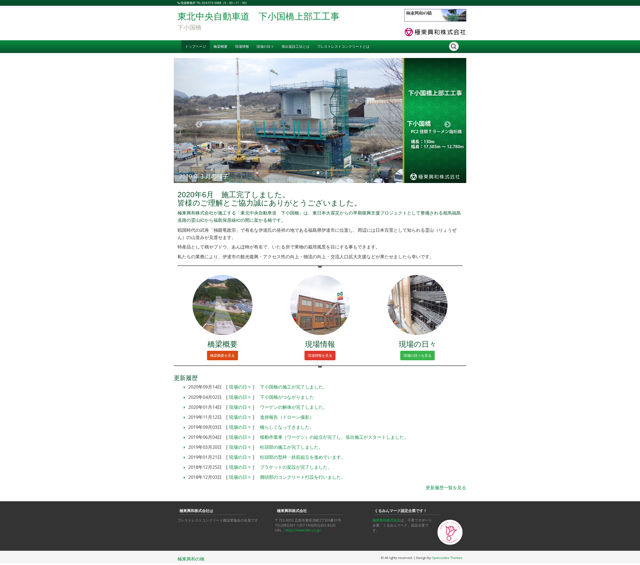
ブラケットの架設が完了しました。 (296, 467)
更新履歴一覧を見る (446, 487)
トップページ (195, 46)
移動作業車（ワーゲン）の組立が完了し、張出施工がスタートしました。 (334, 437)
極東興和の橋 (191, 559)
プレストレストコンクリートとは (343, 46)
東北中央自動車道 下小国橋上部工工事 (259, 16)
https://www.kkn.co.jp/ (303, 530)
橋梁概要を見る (222, 355)
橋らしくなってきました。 (287, 427)
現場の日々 (265, 46)
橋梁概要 (221, 46)
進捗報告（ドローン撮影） (287, 417)
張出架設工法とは (296, 46)
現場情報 (242, 46)
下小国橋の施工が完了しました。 (294, 387)
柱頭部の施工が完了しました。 (291, 447)
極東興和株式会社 (386, 520)
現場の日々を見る (418, 355)
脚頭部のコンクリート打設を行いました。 (303, 477)
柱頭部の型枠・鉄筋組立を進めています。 (303, 457)
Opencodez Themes (447, 558)
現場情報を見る (320, 355)
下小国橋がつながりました (287, 397)
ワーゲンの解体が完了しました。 (294, 407)
